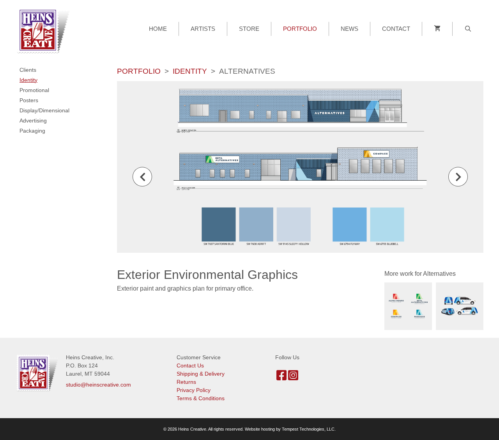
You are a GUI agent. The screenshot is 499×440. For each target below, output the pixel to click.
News (349, 28)
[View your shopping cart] (437, 29)
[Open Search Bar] (468, 29)
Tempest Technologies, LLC (308, 429)
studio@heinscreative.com (98, 384)
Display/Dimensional (44, 110)
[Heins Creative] (46, 30)
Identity (190, 71)
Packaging (32, 131)
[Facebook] (281, 377)
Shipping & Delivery (201, 374)
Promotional (34, 90)
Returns (186, 382)
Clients (27, 70)
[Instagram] (293, 377)
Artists (203, 28)
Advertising (33, 120)
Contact (396, 28)
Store (249, 28)
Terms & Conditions (201, 398)
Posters (28, 100)
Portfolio (300, 28)
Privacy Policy (194, 390)
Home (158, 28)
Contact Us (190, 365)
